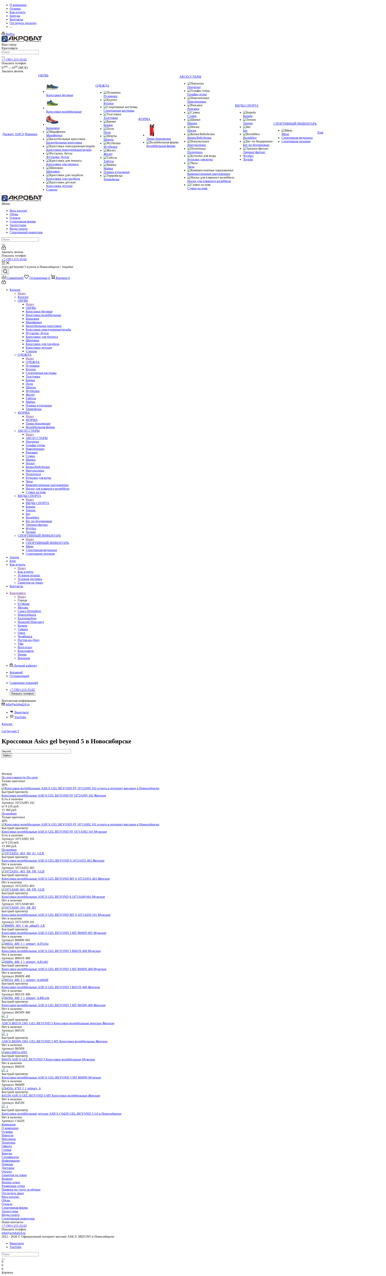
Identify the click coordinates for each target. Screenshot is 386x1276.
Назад (22, 293)
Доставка (8, 1168)
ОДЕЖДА (33, 362)
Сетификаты (10, 1157)
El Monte (24, 604)
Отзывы (7, 1131)
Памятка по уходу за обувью (21, 1189)
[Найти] (3, 57)
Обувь (14, 214)
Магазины (9, 1139)
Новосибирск (27, 614)
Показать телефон (22, 693)
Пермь (22, 654)
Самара (23, 629)
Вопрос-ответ (11, 1182)
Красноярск (26, 651)
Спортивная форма (23, 221)
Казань (22, 625)
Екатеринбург (27, 618)
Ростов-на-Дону (29, 640)
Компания (8, 1124)
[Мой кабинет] (4, 248)
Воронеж (24, 658)
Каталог (23, 297)
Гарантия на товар (14, 1175)
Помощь (7, 1164)
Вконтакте (21, 712)
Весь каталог (18, 210)
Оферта (7, 1146)
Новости (7, 1135)
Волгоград (25, 647)
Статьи (6, 1149)
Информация (11, 1160)
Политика (8, 1142)
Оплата (7, 1171)
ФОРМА (32, 420)
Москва (23, 607)
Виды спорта (19, 228)
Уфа (20, 643)
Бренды (7, 1153)
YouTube (20, 717)
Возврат (7, 1178)
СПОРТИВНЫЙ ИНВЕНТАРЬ (47, 543)
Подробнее (9, 813)
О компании (10, 1128)
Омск (21, 632)
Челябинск (25, 636)
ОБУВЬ (31, 308)
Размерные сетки (13, 1186)
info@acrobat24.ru (18, 704)
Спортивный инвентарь (26, 232)
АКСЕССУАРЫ (37, 438)
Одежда (15, 218)
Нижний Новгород (31, 622)
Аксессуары (18, 225)
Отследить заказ (13, 1193)
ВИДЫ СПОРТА (37, 503)
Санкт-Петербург (29, 611)
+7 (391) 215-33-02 (14, 59)
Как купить (25, 571)
